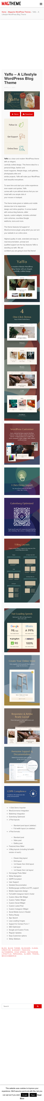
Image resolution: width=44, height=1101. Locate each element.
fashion (26, 950)
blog (4, 948)
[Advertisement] (22, 44)
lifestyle (7, 954)
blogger (26, 948)
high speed (20, 952)
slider (27, 954)
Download (29, 114)
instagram (32, 952)
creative (6, 950)
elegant (16, 950)
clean (35, 948)
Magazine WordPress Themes (19, 12)
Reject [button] (33, 1095)
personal (18, 954)
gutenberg (7, 952)
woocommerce (9, 956)
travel (35, 954)
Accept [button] (24, 1095)
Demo (16, 114)
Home (4, 12)
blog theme (14, 948)
